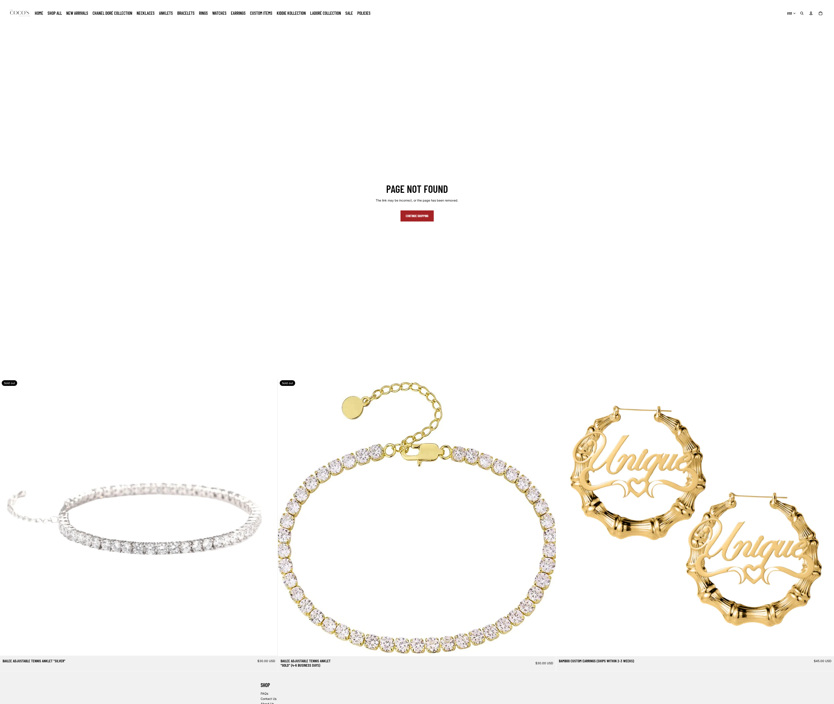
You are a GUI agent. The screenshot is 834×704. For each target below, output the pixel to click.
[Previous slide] (562, 517)
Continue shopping (417, 216)
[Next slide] (827, 517)
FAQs (264, 693)
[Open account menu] (811, 13)
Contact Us (268, 699)
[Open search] (802, 13)
